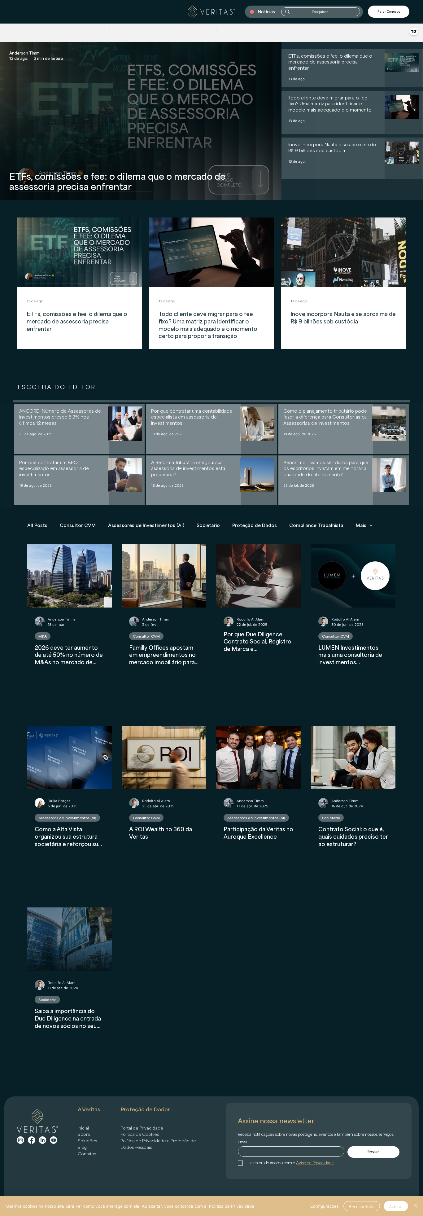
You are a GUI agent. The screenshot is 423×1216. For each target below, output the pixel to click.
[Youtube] (53, 1140)
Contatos (87, 1153)
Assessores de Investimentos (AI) (146, 525)
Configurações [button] (324, 1206)
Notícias (266, 11)
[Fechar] (415, 1206)
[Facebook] (31, 1140)
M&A (42, 636)
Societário (208, 525)
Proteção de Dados (254, 525)
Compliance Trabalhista (316, 525)
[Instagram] (20, 1140)
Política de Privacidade (231, 1206)
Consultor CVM (78, 525)
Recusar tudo (362, 1206)
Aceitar (396, 1206)
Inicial (83, 1128)
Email (242, 1142)
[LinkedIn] (42, 1140)
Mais (361, 525)
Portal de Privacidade (141, 1128)
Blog (82, 1147)
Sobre (84, 1134)
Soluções (87, 1140)
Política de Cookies (139, 1134)
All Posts (37, 525)
